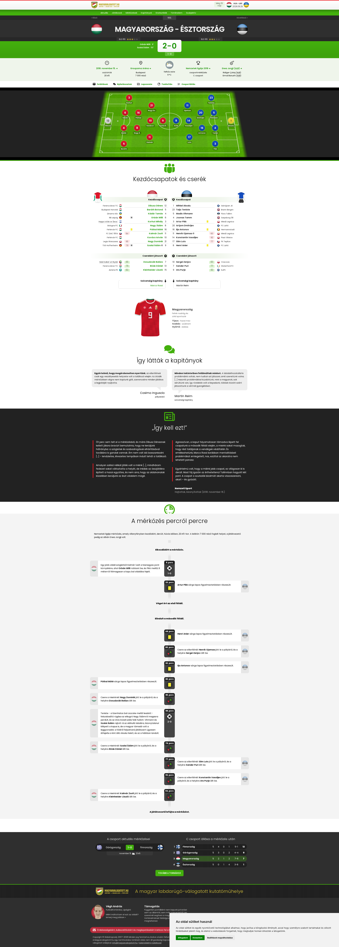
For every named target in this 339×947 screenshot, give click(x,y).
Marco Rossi (156, 285)
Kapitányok (146, 12)
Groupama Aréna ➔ (140, 68)
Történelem (176, 12)
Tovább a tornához (169, 873)
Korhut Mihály (155, 221)
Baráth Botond (155, 209)
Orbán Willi (157, 217)
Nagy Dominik (155, 241)
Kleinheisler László (153, 269)
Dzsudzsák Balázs (153, 261)
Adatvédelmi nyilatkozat (150, 943)
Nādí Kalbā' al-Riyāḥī (108, 262)
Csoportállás (188, 84)
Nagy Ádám (156, 225)
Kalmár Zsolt (156, 233)
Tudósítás (167, 84)
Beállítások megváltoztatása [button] (220, 938)
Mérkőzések (131, 12)
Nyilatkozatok (124, 84)
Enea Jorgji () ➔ (232, 68)
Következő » (242, 17)
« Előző (94, 17)
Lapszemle (146, 84)
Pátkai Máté (156, 229)
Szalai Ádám (154, 245)
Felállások (102, 84)
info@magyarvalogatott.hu (125, 943)
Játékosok (117, 12)
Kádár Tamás (155, 213)
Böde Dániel (156, 265)
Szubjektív (191, 12)
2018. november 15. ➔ (107, 68)
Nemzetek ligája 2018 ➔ (198, 68)
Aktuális (104, 12)
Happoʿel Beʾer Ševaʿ (108, 221)
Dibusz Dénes (155, 205)
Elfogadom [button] (183, 938)
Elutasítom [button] (197, 938)
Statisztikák (161, 12)
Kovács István (155, 237)
